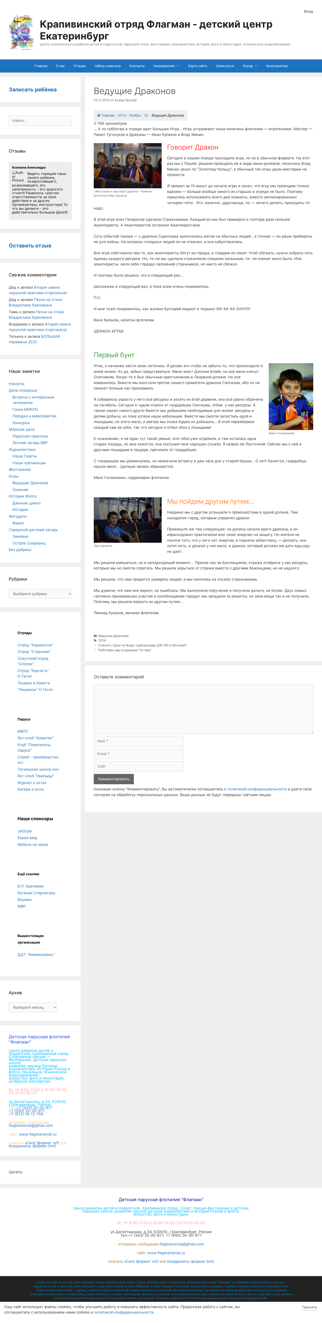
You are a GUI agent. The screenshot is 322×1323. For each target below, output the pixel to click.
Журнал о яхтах (32, 783)
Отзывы (80, 66)
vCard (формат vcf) (42, 1143)
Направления (164, 66)
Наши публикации (29, 463)
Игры (13, 476)
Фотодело (18, 516)
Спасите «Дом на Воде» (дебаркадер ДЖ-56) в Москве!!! (142, 645)
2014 (102, 640)
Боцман (25, 899)
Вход (308, 11)
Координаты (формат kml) (32, 1146)
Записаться (225, 66)
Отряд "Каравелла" (35, 645)
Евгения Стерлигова (36, 893)
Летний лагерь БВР (30, 443)
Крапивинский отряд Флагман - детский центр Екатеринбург (156, 30)
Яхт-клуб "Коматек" (35, 738)
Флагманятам (277, 66)
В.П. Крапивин (31, 886)
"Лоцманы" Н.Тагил (35, 689)
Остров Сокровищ (29, 543)
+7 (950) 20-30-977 (26, 1111)
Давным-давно (26, 503)
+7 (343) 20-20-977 (34, 1108)
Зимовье (20, 536)
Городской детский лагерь (33, 530)
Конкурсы (21, 423)
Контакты (137, 66)
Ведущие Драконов (113, 636)
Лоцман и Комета (34, 683)
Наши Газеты (24, 456)
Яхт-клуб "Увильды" (36, 776)
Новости (16, 384)
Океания (20, 489)
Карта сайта (197, 66)
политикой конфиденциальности (257, 789)
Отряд (248, 66)
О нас (60, 66)
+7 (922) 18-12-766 (26, 1114)
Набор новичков (108, 66)
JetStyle (25, 831)
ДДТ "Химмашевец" (36, 954)
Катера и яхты (31, 789)
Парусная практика (30, 436)
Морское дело (22, 429)
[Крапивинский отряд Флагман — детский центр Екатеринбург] (21, 32)
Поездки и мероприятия (34, 416)
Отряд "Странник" (34, 651)
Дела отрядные (23, 390)
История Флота (23, 496)
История (20, 509)
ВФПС (23, 731)
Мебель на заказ (33, 844)
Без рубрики (20, 550)
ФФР (22, 906)
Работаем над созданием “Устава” (125, 650)
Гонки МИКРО (25, 409)
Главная (40, 66)
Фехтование (20, 469)
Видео (18, 523)
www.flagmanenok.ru (38, 1134)
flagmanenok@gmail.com (31, 1125)
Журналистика (22, 449)
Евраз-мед (27, 838)
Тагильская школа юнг (38, 769)
